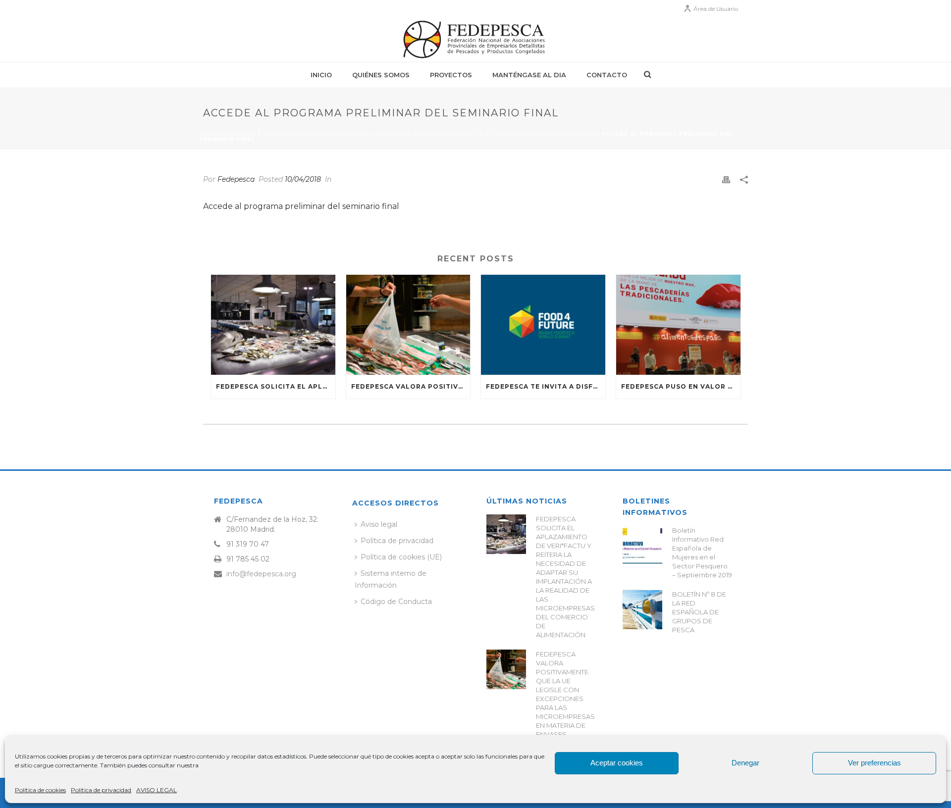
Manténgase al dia (529, 75)
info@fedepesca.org (261, 573)
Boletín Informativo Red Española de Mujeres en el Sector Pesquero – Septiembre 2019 (702, 552)
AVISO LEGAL (156, 790)
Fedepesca (236, 179)
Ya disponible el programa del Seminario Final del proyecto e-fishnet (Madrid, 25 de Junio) (429, 134)
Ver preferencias (874, 762)
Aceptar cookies (616, 762)
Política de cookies (40, 790)
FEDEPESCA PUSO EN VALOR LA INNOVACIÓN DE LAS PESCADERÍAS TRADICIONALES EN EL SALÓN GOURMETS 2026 (680, 386)
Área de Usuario (715, 8)
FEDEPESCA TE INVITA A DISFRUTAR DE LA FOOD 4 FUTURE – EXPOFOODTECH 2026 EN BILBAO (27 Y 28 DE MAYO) (545, 386)
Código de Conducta (396, 601)
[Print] (726, 179)
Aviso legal (379, 524)
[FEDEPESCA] (475, 39)
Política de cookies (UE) (401, 557)
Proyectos (451, 75)
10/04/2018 (303, 179)
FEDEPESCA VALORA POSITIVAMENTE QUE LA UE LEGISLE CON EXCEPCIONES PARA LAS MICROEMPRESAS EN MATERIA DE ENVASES (411, 386)
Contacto (606, 75)
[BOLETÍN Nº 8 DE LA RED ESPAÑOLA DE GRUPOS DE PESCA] (642, 609)
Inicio (321, 75)
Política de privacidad (101, 790)
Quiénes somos (381, 75)
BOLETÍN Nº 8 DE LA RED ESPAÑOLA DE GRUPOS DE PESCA (699, 612)
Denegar (745, 762)
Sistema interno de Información (390, 579)
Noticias (240, 134)
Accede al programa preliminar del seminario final (301, 206)
